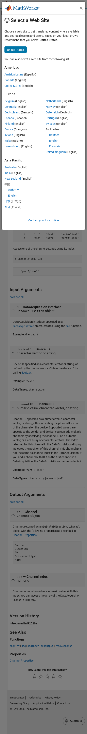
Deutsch (54, 135)
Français (54, 146)
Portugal (51, 118)
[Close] (81, 8)
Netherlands (53, 101)
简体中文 (13, 190)
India (7, 173)
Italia (7, 140)
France (8, 129)
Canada (9, 80)
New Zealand (12, 178)
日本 (7, 201)
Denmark (10, 106)
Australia (10, 167)
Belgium (9, 101)
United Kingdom (56, 152)
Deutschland (12, 112)
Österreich (52, 112)
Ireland (8, 135)
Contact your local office (43, 220)
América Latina (13, 74)
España (9, 118)
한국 (7, 206)
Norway (51, 106)
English (53, 140)
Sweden (51, 123)
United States (12, 85)
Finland (9, 123)
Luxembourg (12, 146)
